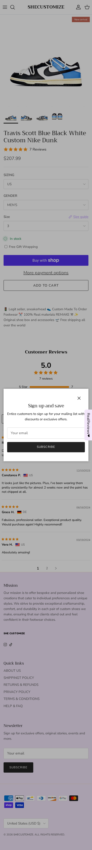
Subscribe (46, 447)
